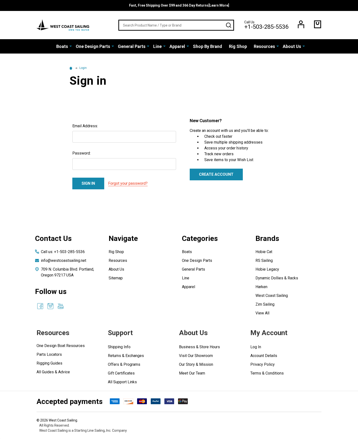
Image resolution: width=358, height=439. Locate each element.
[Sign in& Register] (301, 24)
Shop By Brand (207, 46)
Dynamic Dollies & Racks (276, 278)
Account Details (263, 355)
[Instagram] (50, 306)
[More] (70, 46)
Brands (267, 238)
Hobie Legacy (267, 269)
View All (262, 313)
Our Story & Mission (196, 364)
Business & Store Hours (199, 347)
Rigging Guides (49, 363)
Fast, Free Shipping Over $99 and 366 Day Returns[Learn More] (179, 5)
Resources (264, 46)
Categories (200, 238)
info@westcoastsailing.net (63, 260)
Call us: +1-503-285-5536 (63, 251)
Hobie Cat (263, 251)
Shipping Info (119, 347)
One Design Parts (93, 46)
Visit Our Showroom (196, 355)
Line (157, 46)
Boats (62, 46)
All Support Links (122, 382)
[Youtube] (61, 306)
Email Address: (85, 126)
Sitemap (116, 278)
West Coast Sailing (271, 295)
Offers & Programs (124, 364)
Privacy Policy (262, 364)
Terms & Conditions (267, 373)
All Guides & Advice (53, 372)
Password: (81, 153)
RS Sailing (264, 260)
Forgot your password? (128, 183)
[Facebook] (40, 306)
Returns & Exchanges (126, 355)
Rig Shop (238, 46)
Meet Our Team (192, 373)
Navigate (123, 238)
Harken (261, 286)
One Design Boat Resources (61, 345)
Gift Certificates (121, 373)
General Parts (131, 46)
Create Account (216, 174)
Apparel (177, 46)
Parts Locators (49, 354)
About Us (292, 46)
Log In (255, 347)
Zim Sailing (264, 304)
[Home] (71, 68)
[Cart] (317, 24)
